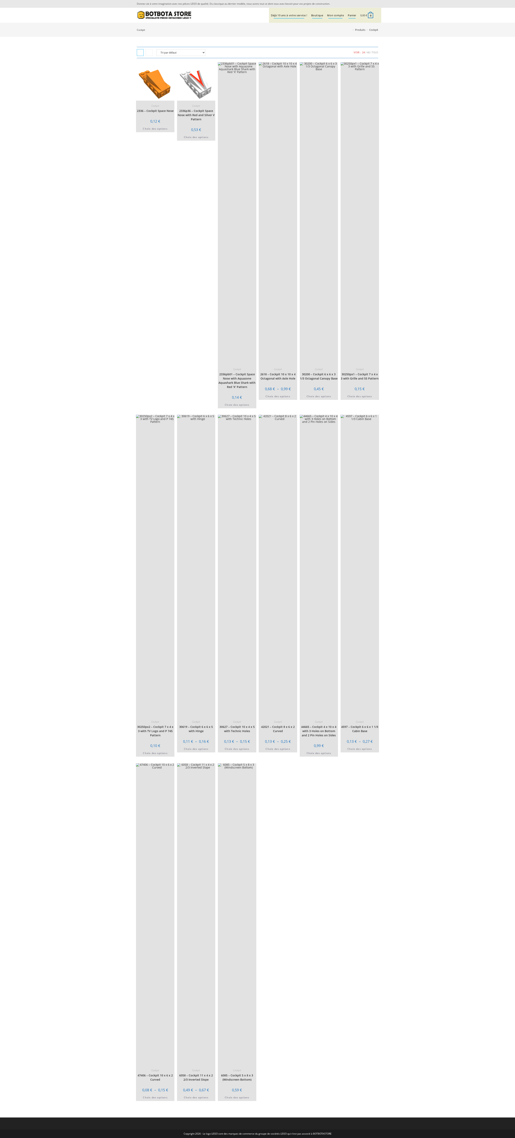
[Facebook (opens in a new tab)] (376, 4)
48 (368, 52)
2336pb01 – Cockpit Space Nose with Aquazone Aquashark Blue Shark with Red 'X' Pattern (236, 380)
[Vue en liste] (149, 52)
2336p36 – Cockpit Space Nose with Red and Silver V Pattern (196, 115)
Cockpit (373, 30)
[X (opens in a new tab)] (371, 4)
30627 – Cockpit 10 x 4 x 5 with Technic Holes (237, 729)
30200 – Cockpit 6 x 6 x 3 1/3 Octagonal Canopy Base (319, 376)
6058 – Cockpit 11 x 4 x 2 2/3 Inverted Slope (196, 1077)
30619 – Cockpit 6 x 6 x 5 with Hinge (196, 729)
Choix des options (155, 128)
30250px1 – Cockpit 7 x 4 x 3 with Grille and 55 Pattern (360, 376)
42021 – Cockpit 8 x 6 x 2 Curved (278, 729)
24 (363, 52)
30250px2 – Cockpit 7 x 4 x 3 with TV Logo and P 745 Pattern (155, 731)
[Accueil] (350, 30)
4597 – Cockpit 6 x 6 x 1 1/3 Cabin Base (359, 729)
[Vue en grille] (140, 52)
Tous (375, 52)
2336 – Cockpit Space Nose (155, 111)
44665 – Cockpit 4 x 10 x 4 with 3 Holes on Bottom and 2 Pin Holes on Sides (318, 731)
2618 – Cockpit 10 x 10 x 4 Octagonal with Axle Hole (278, 376)
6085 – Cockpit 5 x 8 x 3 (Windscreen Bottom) (237, 1077)
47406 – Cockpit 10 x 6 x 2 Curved (155, 1077)
